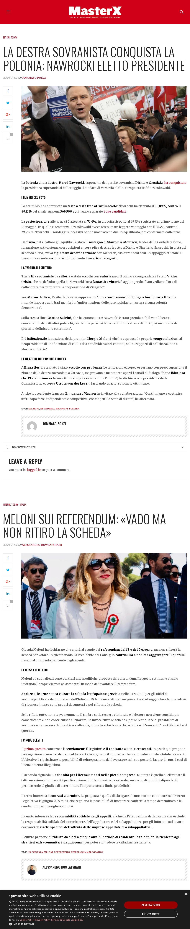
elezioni (33, 408)
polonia (74, 408)
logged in (34, 470)
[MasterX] (95, 12)
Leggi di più (77, 919)
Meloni (48, 852)
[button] (64, 924)
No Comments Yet (23, 447)
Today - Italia (18, 504)
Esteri (6, 37)
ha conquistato (175, 182)
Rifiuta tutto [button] (151, 914)
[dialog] (95, 909)
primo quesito (35, 749)
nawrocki (62, 408)
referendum (62, 852)
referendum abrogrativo (87, 852)
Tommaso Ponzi (34, 77)
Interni (6, 504)
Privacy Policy (42, 919)
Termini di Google (60, 919)
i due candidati (114, 211)
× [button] (185, 894)
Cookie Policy (26, 919)
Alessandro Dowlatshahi (42, 545)
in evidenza (47, 408)
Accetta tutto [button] (151, 905)
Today (14, 37)
